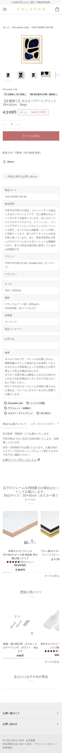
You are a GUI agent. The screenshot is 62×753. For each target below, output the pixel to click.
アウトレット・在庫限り (19, 408)
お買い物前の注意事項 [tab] (42, 423)
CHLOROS (11, 740)
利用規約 (7, 747)
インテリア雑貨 (37, 403)
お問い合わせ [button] (10, 723)
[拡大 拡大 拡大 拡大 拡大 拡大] (31, 49)
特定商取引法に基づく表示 (17, 743)
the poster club (20, 27)
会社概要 (30, 740)
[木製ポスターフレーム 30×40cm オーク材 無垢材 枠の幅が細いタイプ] (20, 528)
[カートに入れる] (32, 540)
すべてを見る (52, 575)
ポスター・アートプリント (20, 413)
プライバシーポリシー (45, 743)
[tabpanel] (31, 446)
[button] (13, 562)
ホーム (6, 27)
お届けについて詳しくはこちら (20, 459)
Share (10, 161)
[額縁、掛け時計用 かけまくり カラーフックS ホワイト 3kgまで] (20, 621)
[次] (55, 423)
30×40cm (45, 413)
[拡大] (9, 62)
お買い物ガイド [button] (11, 713)
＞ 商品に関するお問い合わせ (21, 176)
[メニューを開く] (8, 9)
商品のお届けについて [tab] (15, 423)
